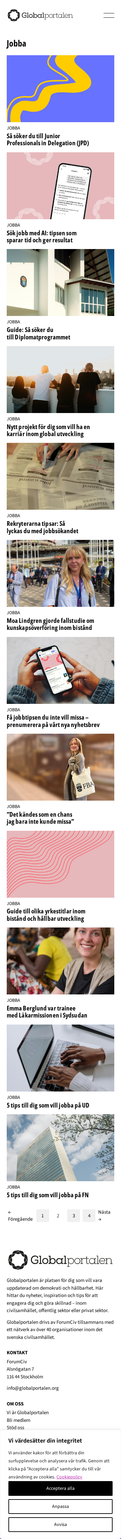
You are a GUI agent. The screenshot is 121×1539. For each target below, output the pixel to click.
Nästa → (104, 1216)
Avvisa (60, 1524)
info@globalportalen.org (33, 1388)
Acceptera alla (60, 1488)
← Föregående (20, 1216)
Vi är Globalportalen (28, 1412)
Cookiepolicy (69, 1477)
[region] (60, 1484)
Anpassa (60, 1506)
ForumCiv (66, 1322)
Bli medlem (18, 1420)
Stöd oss (15, 1427)
